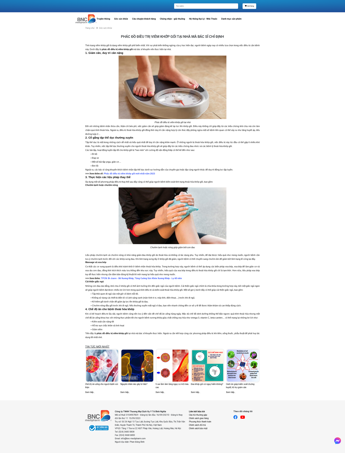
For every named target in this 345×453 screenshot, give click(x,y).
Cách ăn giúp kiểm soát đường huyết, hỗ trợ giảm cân (240, 386)
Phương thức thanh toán (200, 421)
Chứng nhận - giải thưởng (172, 19)
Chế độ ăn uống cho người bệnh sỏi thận (101, 386)
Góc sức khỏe (121, 19)
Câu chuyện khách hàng (144, 19)
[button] (88, 371)
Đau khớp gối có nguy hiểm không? (207, 384)
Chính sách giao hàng (199, 418)
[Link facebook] (236, 416)
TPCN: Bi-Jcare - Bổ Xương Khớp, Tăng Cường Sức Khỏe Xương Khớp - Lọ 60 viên (141, 278)
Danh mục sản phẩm (231, 19)
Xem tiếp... (90, 392)
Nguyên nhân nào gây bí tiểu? (133, 384)
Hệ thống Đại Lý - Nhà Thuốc (203, 19)
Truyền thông (103, 19)
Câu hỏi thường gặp (198, 415)
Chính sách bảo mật (198, 428)
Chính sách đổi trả (197, 425)
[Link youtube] (244, 416)
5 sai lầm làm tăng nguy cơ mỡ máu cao (172, 386)
